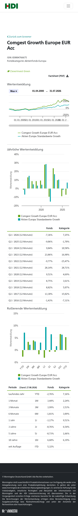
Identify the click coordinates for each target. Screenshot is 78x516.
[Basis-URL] (11, 6)
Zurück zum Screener (20, 36)
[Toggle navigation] (68, 6)
